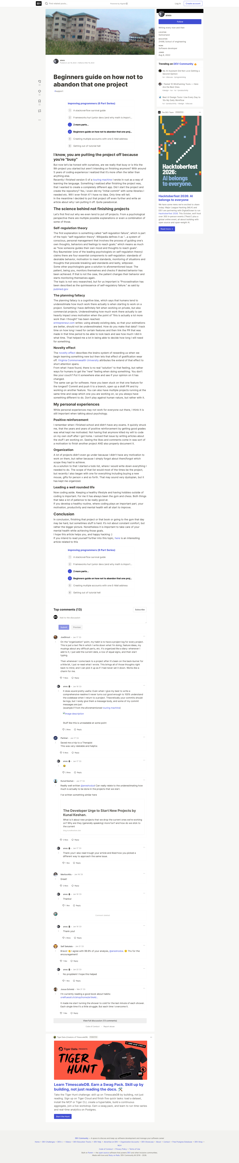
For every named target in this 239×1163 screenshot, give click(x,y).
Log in (178, 3)
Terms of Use (134, 1149)
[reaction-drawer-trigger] (39, 83)
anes (62, 60)
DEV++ (60, 1142)
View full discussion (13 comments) (100, 1020)
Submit (63, 627)
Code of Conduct (93, 1026)
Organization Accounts (129, 1142)
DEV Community (183, 63)
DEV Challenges (48, 1142)
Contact (166, 1142)
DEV (129, 1153)
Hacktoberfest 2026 (168, 213)
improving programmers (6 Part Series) (91, 103)
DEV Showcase (147, 1142)
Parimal (64, 738)
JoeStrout (65, 637)
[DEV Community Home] (39, 3)
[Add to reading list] (40, 102)
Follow (180, 21)
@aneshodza (87, 785)
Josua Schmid (67, 989)
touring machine (102, 179)
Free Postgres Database (182, 1142)
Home (37, 1142)
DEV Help (97, 1142)
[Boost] (40, 110)
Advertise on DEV (111, 1142)
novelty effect (67, 352)
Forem (90, 1153)
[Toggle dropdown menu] (144, 636)
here (117, 538)
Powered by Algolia (118, 4)
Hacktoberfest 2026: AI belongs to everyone (176, 198)
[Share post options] (39, 119)
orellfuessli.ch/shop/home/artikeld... (79, 997)
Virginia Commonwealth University (78, 360)
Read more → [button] (167, 229)
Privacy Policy (121, 1149)
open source (104, 1153)
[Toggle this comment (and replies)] (56, 642)
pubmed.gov (61, 289)
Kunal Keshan (67, 781)
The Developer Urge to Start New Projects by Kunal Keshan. (99, 813)
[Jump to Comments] (40, 92)
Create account (193, 3)
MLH (119, 1145)
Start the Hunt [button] (63, 1116)
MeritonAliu (66, 874)
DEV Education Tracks (82, 1142)
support (59, 91)
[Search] (46, 3)
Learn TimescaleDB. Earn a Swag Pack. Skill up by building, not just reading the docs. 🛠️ (99, 1086)
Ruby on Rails (114, 1155)
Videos (68, 1142)
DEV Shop (199, 1142)
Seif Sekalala (67, 946)
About (158, 1142)
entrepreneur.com (64, 322)
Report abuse (109, 1026)
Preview (77, 627)
